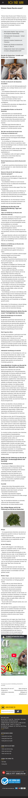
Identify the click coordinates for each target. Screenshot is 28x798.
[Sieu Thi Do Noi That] (16, 2)
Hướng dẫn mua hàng (7, 736)
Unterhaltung (14, 683)
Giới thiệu (4, 761)
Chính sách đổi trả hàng (7, 749)
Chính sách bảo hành (6, 751)
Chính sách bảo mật (6, 753)
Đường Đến (4, 764)
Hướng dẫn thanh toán (7, 738)
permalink (3, 685)
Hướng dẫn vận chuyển (7, 740)
